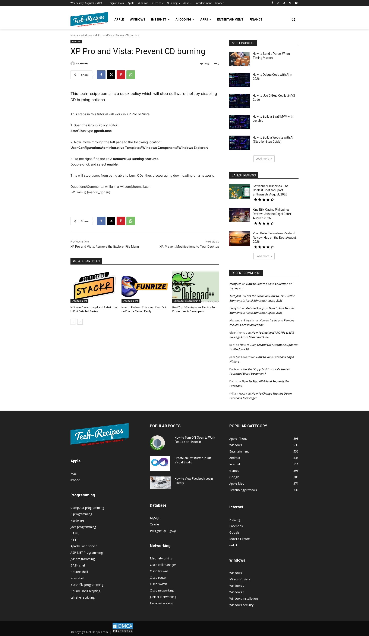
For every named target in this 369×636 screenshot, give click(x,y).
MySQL (155, 518)
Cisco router (158, 577)
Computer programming (187, 300)
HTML (74, 533)
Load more (262, 158)
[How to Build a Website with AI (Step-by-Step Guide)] (239, 143)
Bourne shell (79, 572)
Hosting (234, 520)
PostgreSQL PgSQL (163, 531)
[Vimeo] (290, 3)
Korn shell (77, 578)
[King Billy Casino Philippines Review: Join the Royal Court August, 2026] (239, 215)
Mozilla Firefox (239, 539)
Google (234, 532)
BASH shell (77, 565)
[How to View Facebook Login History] (160, 482)
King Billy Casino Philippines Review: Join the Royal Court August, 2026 (272, 214)
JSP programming (82, 559)
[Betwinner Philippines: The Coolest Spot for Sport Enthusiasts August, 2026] (239, 191)
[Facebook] (272, 3)
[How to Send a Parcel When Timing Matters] (239, 59)
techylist (234, 284)
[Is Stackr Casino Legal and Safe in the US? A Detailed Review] (93, 286)
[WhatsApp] (130, 74)
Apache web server (83, 546)
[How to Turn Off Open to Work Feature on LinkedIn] (157, 442)
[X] (284, 3)
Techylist (235, 296)
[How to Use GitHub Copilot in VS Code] (239, 101)
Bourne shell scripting (85, 591)
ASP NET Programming (86, 552)
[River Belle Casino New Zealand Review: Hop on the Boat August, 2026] (239, 238)
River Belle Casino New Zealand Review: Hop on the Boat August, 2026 (275, 237)
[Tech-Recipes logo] (89, 19)
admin (83, 63)
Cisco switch (158, 584)
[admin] (73, 63)
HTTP (74, 540)
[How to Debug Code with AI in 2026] (239, 80)
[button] (293, 19)
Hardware (77, 520)
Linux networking (161, 603)
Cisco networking (162, 590)
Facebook (236, 526)
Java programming (83, 527)
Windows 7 (237, 586)
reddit (233, 545)
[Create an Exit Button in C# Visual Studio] (160, 463)
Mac (73, 474)
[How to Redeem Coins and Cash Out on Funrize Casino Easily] (145, 286)
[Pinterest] (121, 74)
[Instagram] (278, 3)
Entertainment (79, 300)
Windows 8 (237, 592)
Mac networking (161, 558)
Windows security (241, 605)
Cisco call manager (163, 565)
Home (74, 35)
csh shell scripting (82, 597)
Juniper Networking (163, 597)
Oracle (154, 524)
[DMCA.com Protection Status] (122, 632)
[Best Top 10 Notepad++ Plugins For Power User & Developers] (195, 286)
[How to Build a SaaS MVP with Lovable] (239, 122)
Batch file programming (86, 585)
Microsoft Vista (239, 579)
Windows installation (243, 598)
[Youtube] (296, 3)
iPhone (75, 480)
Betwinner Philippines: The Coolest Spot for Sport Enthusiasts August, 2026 (270, 190)
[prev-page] (73, 322)
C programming (81, 514)
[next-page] (80, 322)
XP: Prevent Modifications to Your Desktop (189, 246)
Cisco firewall (159, 571)
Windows (86, 35)
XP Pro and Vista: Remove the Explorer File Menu (104, 246)
